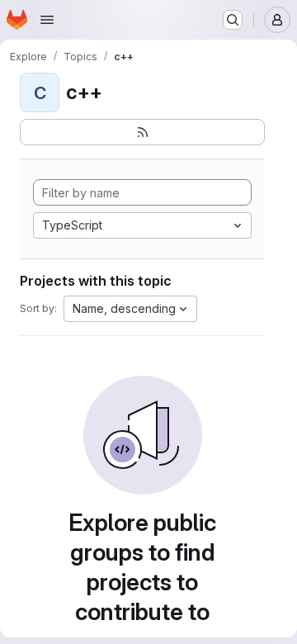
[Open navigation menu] (47, 20)
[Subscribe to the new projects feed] (142, 132)
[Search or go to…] (233, 20)
